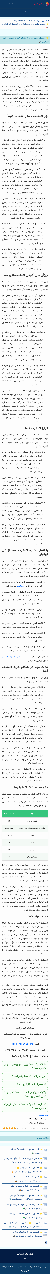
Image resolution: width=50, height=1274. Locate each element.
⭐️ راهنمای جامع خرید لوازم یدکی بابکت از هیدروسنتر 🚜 (25, 1151)
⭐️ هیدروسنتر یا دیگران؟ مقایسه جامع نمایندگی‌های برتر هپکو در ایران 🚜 (27, 1178)
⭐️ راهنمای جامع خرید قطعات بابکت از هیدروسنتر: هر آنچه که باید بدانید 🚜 (26, 1234)
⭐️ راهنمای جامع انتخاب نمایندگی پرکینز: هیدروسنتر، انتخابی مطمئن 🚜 (26, 1188)
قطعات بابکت (17, 20)
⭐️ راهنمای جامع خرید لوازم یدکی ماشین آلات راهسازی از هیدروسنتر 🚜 (24, 1206)
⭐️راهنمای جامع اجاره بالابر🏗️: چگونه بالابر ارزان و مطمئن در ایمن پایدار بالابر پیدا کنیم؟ (23, 1160)
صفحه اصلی (30, 20)
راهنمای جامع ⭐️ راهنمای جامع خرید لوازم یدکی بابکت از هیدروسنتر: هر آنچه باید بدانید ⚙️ (23, 1224)
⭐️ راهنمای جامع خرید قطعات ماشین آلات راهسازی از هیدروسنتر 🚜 (25, 1215)
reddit (25, 1259)
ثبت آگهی (11, 3)
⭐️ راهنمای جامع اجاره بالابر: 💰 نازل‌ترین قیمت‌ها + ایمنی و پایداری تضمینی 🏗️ (25, 1169)
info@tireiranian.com (22, 1044)
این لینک (20, 586)
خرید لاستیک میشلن (11, 656)
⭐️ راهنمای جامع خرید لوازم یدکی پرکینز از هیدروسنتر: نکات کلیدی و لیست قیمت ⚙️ (25, 1197)
